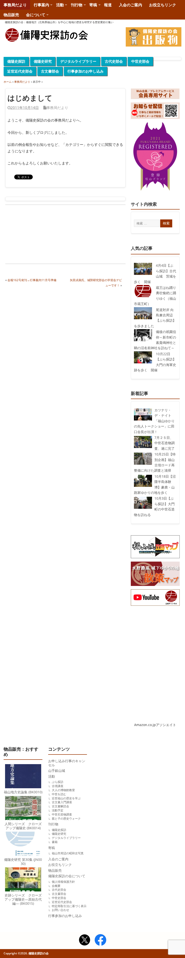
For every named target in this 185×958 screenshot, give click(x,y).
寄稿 (93, 4)
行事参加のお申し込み (85, 71)
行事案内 (41, 4)
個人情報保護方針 (63, 882)
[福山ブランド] (155, 157)
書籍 (55, 842)
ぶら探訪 (57, 782)
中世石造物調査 (62, 814)
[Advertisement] (35, 235)
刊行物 (76, 4)
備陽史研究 (43, 61)
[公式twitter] (84, 940)
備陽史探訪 (16, 61)
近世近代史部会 (20, 71)
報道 (108, 4)
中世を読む (59, 794)
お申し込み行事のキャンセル (66, 763)
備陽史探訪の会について (66, 876)
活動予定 (57, 810)
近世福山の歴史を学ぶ (66, 798)
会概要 (56, 886)
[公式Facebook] (100, 940)
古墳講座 (57, 786)
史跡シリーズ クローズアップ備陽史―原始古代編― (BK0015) (23, 899)
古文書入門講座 (62, 802)
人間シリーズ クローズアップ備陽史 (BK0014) (23, 826)
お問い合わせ (60, 910)
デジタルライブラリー (78, 61)
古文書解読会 (60, 806)
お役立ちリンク (162, 4)
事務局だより (15, 4)
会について (35, 14)
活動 (60, 4)
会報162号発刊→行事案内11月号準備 (31, 280)
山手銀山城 (56, 770)
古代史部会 (114, 61)
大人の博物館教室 (63, 790)
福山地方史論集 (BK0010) (23, 792)
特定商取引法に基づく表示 (69, 906)
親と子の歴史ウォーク (66, 818)
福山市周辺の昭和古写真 (68, 853)
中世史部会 (140, 61)
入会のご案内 (130, 4)
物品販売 (11, 14)
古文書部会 (50, 71)
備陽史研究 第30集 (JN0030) (23, 861)
